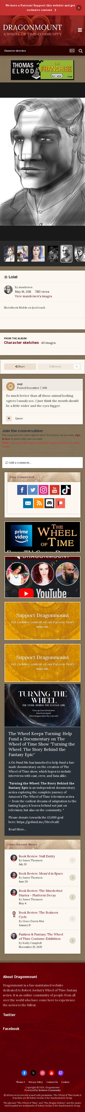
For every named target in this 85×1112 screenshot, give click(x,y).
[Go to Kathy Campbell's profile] (13, 936)
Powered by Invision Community (43, 1090)
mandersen (25, 287)
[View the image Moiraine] (38, 254)
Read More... (17, 829)
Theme (20, 1082)
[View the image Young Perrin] (80, 254)
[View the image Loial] (66, 254)
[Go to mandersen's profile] (8, 289)
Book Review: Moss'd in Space (41, 873)
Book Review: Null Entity (37, 856)
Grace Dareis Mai (33, 921)
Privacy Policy (35, 1082)
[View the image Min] (9, 254)
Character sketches (21, 342)
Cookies (65, 1082)
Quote (19, 418)
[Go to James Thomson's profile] (13, 858)
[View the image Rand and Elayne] (22, 254)
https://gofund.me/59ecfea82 (38, 822)
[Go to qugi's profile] (10, 386)
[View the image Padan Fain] (53, 254)
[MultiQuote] (9, 418)
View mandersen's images (33, 296)
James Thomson (32, 860)
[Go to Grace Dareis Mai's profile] (13, 914)
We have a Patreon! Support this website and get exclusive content (40, 8)
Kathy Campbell (32, 943)
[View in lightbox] (42, 162)
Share (21, 366)
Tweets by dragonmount (20, 1022)
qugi (20, 384)
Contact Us (52, 1082)
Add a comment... (19, 462)
